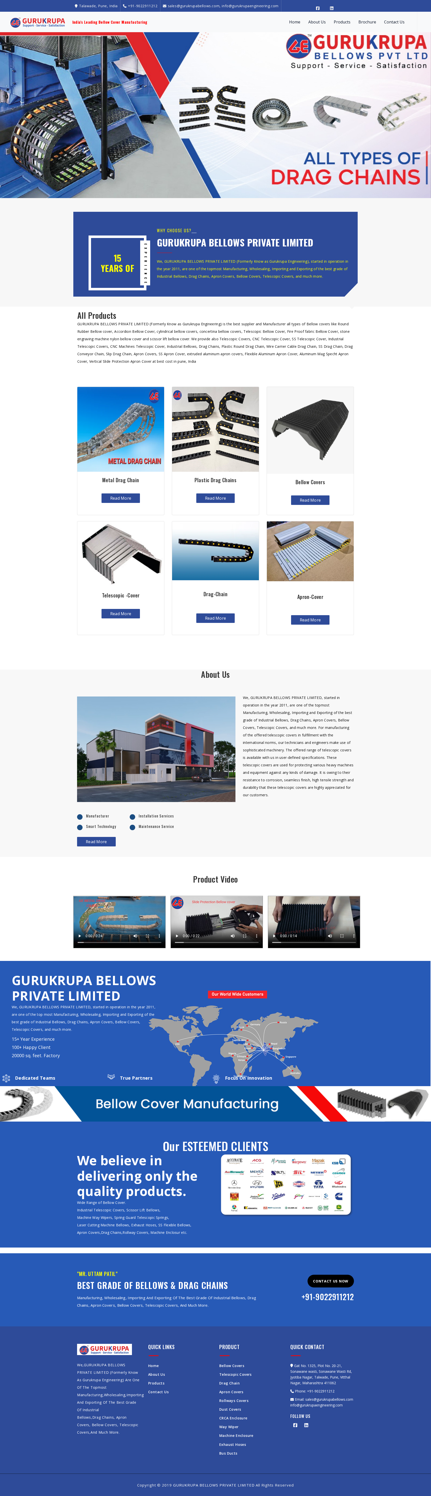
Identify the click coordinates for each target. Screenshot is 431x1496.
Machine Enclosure (236, 1436)
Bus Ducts (228, 1454)
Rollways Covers (233, 1401)
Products (342, 22)
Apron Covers (231, 1392)
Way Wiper (229, 1428)
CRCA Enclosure (233, 1419)
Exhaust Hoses (232, 1445)
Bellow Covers (231, 1366)
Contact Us (394, 22)
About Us (317, 22)
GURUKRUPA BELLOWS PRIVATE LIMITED (214, 1486)
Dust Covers (230, 1410)
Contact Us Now (330, 1282)
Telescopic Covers (235, 1375)
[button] (9, 114)
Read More (120, 499)
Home (294, 22)
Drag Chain (229, 1384)
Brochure (367, 22)
